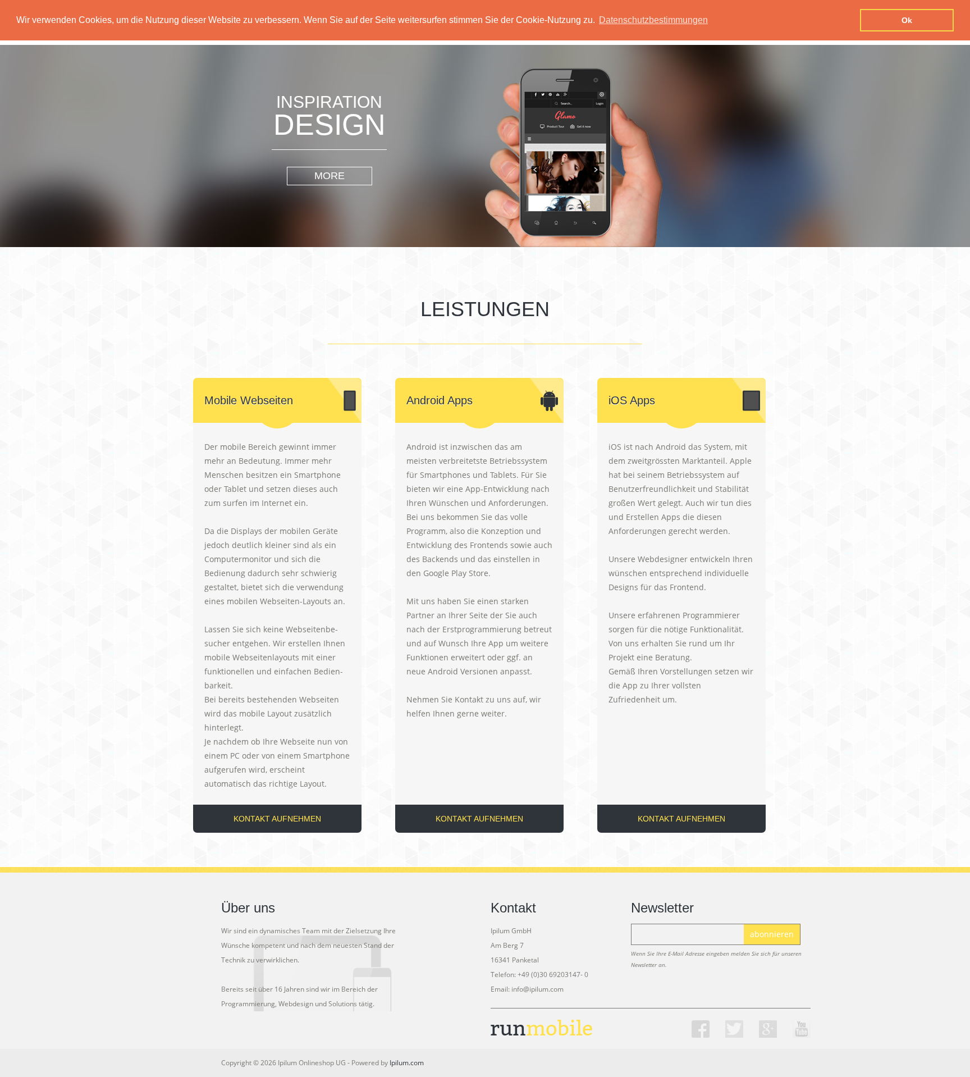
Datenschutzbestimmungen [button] (653, 20)
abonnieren (772, 934)
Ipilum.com (407, 1062)
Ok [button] (907, 20)
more (329, 175)
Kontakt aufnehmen (277, 818)
